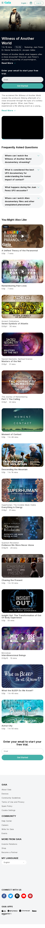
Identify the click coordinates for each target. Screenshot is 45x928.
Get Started (22, 86)
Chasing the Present (12, 580)
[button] (22, 159)
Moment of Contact (11, 434)
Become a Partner (9, 852)
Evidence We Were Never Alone (18, 545)
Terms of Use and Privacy (13, 802)
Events (4, 833)
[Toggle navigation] (2, 3)
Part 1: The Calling (11, 399)
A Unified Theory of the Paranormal (20, 250)
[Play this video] (22, 236)
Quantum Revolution (10, 543)
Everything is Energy (12, 507)
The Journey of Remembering (14, 397)
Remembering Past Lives (14, 286)
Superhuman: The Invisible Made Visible (19, 505)
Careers (5, 825)
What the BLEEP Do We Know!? (17, 690)
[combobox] (14, 862)
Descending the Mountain (15, 469)
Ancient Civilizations (10, 321)
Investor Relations (9, 844)
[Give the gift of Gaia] (31, 3)
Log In (38, 3)
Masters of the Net (11, 361)
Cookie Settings (8, 810)
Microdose (6, 653)
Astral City (7, 726)
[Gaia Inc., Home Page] (7, 2)
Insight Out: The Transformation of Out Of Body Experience (21, 616)
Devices (5, 794)
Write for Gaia (8, 829)
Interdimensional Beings (14, 655)
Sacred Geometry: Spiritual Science (17, 359)
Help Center (7, 821)
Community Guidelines (11, 798)
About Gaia (6, 789)
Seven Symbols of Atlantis (15, 323)
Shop (4, 848)
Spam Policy (7, 806)
